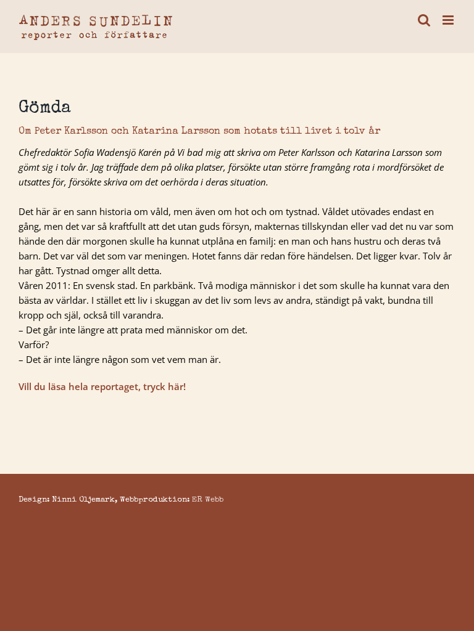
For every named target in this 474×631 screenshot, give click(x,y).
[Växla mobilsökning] (424, 20)
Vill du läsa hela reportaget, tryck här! (102, 386)
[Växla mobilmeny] (449, 20)
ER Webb (207, 500)
